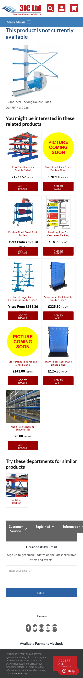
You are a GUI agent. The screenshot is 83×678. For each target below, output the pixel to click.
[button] (50, 8)
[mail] (54, 628)
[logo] (21, 5)
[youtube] (48, 628)
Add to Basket (22, 187)
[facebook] (28, 628)
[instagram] (41, 628)
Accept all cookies (65, 664)
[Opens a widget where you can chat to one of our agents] (68, 671)
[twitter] (35, 628)
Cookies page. (21, 673)
